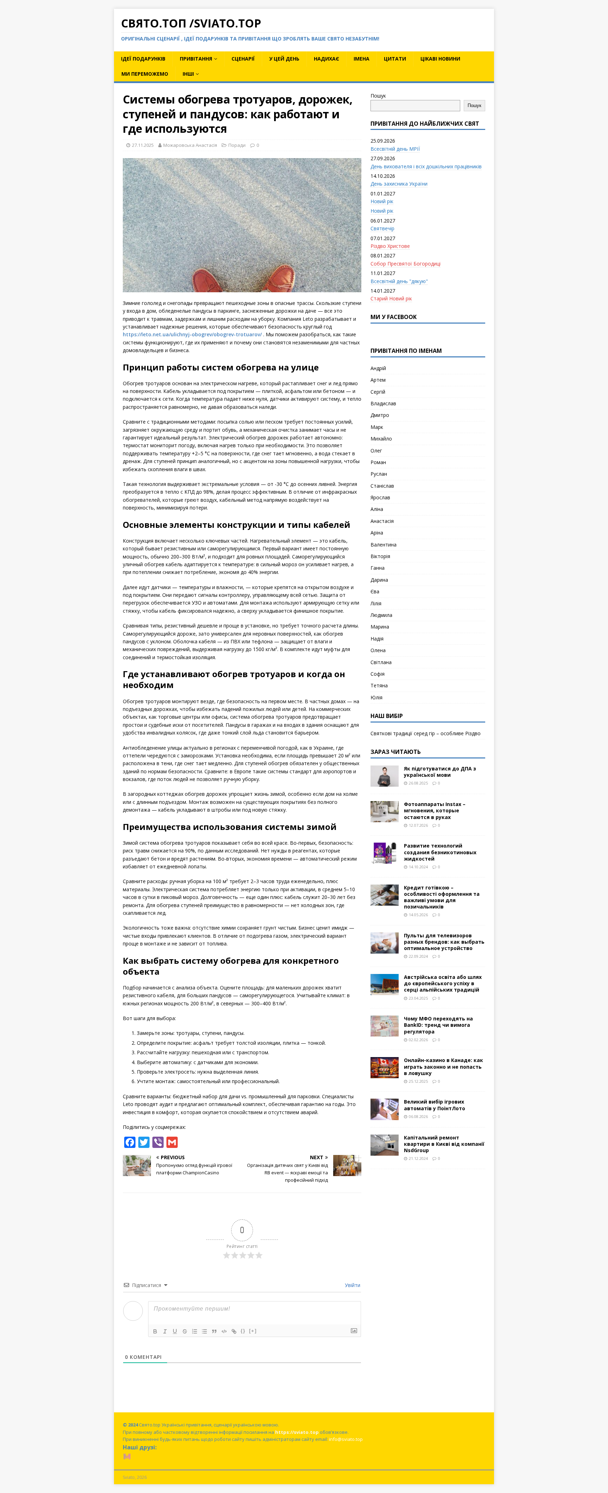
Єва (374, 591)
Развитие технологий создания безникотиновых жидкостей (440, 852)
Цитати (395, 58)
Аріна (376, 532)
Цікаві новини (440, 58)
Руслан (378, 473)
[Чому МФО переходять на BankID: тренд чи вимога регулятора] (384, 1032)
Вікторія (380, 556)
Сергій (377, 391)
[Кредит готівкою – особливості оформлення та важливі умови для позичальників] (384, 901)
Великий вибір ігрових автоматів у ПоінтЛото (434, 1104)
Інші (188, 73)
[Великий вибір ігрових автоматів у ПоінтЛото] (384, 1115)
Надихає (326, 58)
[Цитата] (214, 1331)
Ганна (377, 567)
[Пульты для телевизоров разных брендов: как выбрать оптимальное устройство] (384, 949)
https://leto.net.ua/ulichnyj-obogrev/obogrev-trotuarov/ (192, 334)
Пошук (378, 95)
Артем (378, 379)
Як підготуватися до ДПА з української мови (440, 771)
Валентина (383, 544)
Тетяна (379, 685)
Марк (376, 427)
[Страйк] (185, 1331)
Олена (378, 650)
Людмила (381, 615)
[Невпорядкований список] (204, 1331)
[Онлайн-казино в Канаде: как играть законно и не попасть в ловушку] (384, 1074)
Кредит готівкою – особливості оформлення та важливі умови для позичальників (442, 897)
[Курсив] (165, 1331)
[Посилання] (234, 1331)
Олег (376, 450)
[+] (253, 1330)
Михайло (381, 438)
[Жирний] (155, 1331)
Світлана (381, 662)
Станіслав (382, 485)
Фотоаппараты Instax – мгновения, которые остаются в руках (435, 810)
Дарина (379, 579)
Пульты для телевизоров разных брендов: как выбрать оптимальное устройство (444, 941)
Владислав (383, 403)
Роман (378, 462)
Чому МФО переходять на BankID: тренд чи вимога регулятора (438, 1025)
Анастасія (382, 521)
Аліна (376, 509)
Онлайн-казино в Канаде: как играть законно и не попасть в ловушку (443, 1066)
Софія (377, 673)
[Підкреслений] (175, 1331)
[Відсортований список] (195, 1331)
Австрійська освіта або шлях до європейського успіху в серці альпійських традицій (443, 983)
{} (243, 1330)
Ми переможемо (144, 73)
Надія (377, 638)
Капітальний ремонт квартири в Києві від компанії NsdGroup (444, 1144)
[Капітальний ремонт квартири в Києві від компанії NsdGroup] (384, 1151)
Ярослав (380, 497)
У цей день (284, 58)
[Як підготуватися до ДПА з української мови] (384, 782)
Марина (379, 626)
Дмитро (379, 415)
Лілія (375, 603)
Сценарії (243, 58)
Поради (237, 145)
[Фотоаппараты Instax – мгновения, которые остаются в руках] (384, 818)
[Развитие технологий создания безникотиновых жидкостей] (384, 859)
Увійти (351, 1285)
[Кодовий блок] (224, 1331)
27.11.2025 (143, 145)
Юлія (376, 697)
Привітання (196, 58)
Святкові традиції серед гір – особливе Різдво (425, 733)
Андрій (378, 368)
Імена (361, 58)
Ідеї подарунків (143, 58)
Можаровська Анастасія (190, 145)
